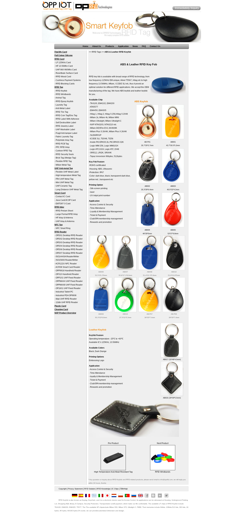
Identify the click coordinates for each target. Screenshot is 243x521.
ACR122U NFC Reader (66, 263)
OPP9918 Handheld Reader (68, 270)
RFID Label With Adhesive (67, 119)
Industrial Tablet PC (64, 292)
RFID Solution (89, 489)
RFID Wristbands (63, 94)
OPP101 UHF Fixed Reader (68, 278)
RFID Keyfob (61, 91)
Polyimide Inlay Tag (64, 140)
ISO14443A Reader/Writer (67, 256)
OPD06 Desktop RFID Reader (69, 249)
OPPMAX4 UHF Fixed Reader (69, 281)
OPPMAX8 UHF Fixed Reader (69, 285)
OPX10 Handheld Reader (67, 274)
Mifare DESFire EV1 (99, 128)
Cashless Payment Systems (68, 80)
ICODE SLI (95, 138)
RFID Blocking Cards (65, 84)
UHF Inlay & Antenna (65, 221)
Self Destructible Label (66, 122)
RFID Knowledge (103, 489)
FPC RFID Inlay (63, 147)
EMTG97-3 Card (63, 203)
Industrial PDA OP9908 (66, 295)
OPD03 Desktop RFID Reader (69, 242)
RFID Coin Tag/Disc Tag (66, 115)
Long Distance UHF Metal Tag (69, 189)
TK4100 (93, 103)
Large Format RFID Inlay (67, 214)
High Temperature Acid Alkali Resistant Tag (113, 472)
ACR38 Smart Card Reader (68, 267)
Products (109, 46)
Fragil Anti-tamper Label (66, 133)
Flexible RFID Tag (64, 161)
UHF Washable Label (65, 129)
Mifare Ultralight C (113, 121)
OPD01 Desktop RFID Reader (69, 235)
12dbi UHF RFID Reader (67, 302)
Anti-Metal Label (63, 108)
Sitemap (124, 489)
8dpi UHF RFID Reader (66, 299)
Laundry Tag (61, 105)
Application (123, 46)
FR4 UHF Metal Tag (64, 179)
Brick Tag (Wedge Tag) (66, 158)
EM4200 (110, 103)
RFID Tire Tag (62, 112)
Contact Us (155, 46)
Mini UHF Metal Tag (64, 182)
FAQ (144, 46)
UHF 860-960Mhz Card (66, 69)
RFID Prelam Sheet (64, 211)
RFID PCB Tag (62, 144)
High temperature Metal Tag (68, 175)
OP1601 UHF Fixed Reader (68, 288)
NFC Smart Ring (63, 228)
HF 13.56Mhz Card (64, 66)
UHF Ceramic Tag (64, 186)
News (135, 46)
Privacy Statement (75, 489)
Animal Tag (61, 98)
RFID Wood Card (63, 76)
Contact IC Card (63, 196)
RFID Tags (96, 52)
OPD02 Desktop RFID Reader (69, 239)
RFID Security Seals (65, 154)
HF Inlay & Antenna (64, 218)
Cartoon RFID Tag (64, 151)
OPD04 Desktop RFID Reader (69, 246)
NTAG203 (99, 124)
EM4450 (94, 110)
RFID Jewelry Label (64, 126)
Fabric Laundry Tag (64, 136)
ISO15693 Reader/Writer (67, 260)
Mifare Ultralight (97, 121)
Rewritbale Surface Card (67, 73)
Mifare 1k (94, 117)
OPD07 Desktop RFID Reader (69, 253)
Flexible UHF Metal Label (67, 172)
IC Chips (115, 489)
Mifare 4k (103, 117)
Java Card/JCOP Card (66, 200)
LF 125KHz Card (63, 62)
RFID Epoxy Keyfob (64, 101)
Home (85, 46)
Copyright (62, 489)
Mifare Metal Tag (63, 165)
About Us (96, 46)
